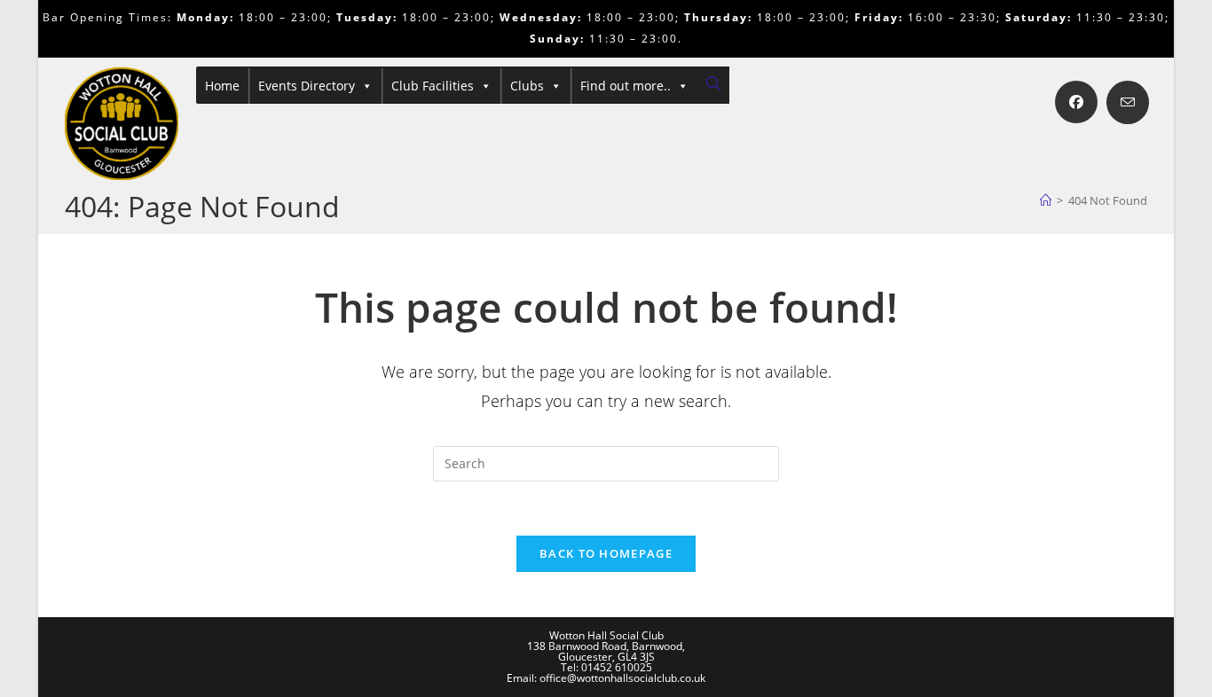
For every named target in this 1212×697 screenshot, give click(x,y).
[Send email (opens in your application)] (1127, 102)
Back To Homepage (606, 553)
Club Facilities (432, 85)
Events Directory (306, 85)
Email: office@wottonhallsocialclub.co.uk (606, 677)
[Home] (1045, 200)
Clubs (527, 85)
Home (222, 85)
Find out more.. (625, 85)
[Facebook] (1076, 102)
